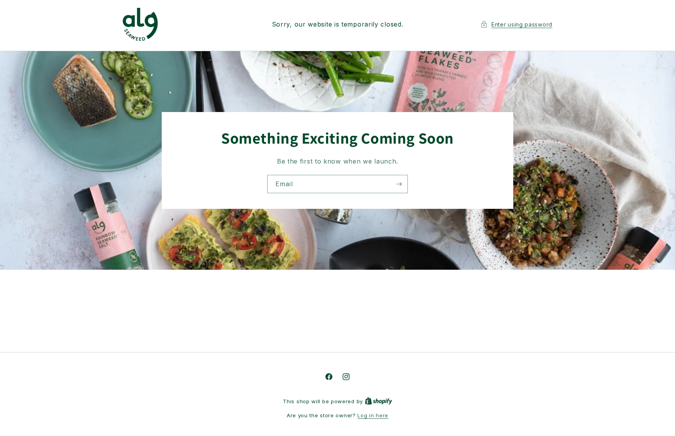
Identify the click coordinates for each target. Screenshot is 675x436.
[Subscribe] (398, 183)
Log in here (372, 415)
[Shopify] (378, 401)
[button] (516, 24)
